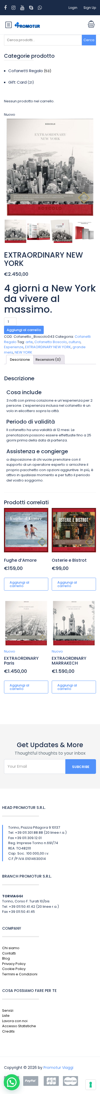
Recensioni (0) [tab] (48, 359)
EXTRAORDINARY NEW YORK (48, 347)
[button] (12, 1082)
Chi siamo (10, 948)
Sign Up (89, 7)
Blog (6, 958)
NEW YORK (23, 352)
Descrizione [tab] (20, 359)
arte (29, 341)
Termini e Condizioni (19, 974)
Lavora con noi (14, 1020)
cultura (75, 341)
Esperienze (13, 347)
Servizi (7, 1010)
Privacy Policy (14, 963)
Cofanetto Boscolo (50, 341)
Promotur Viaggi (58, 1067)
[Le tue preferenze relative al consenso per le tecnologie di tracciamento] (91, 1085)
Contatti (9, 953)
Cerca (88, 39)
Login (73, 7)
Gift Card (17, 82)
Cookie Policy (14, 968)
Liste (6, 1015)
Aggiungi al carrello (24, 329)
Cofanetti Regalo (25, 70)
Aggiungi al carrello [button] (19, 584)
